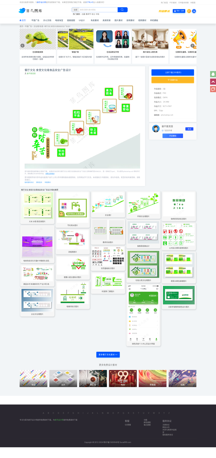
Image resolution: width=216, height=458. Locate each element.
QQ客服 (128, 425)
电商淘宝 (59, 20)
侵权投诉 (39, 182)
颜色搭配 (147, 422)
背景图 (153, 385)
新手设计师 (41, 2)
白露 (83, 14)
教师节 (88, 14)
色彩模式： (158, 98)
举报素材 (48, 182)
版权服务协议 (29, 182)
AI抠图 (192, 3)
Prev (22, 46)
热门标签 (164, 3)
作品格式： (158, 93)
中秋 (97, 14)
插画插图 (71, 20)
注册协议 (166, 425)
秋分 (93, 14)
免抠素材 (95, 20)
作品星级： (158, 89)
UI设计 (82, 20)
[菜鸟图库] (31, 11)
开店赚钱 (172, 136)
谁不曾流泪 (31, 73)
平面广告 (35, 20)
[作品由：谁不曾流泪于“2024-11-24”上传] (156, 128)
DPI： (156, 111)
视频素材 (142, 20)
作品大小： (158, 102)
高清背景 (107, 20)
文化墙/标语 (38, 26)
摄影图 (93, 385)
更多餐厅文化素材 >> (108, 355)
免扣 (34, 385)
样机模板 (154, 20)
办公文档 (47, 20)
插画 (182, 385)
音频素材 (130, 20)
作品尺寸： (158, 106)
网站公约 (166, 427)
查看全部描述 (50, 174)
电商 (123, 385)
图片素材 (118, 20)
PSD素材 (173, 3)
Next (192, 46)
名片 (63, 385)
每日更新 (147, 425)
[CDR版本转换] (194, 11)
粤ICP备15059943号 (111, 442)
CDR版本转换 (183, 3)
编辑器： (157, 115)
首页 (23, 20)
